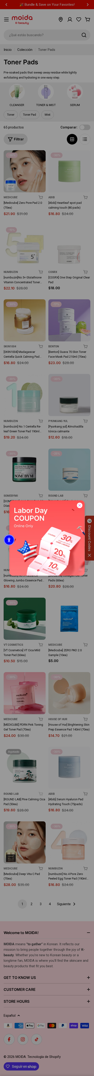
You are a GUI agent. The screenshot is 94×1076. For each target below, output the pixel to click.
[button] (9, 539)
